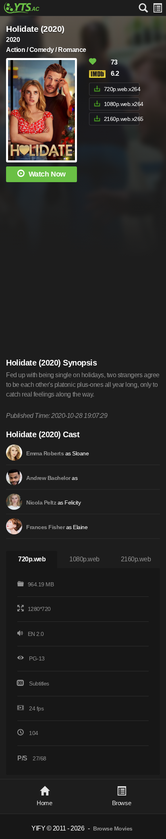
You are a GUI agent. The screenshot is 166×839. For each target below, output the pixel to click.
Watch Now (47, 174)
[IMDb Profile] (14, 452)
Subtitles (39, 683)
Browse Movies (113, 829)
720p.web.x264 (121, 89)
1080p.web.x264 (121, 104)
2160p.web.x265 (121, 119)
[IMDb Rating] (99, 74)
